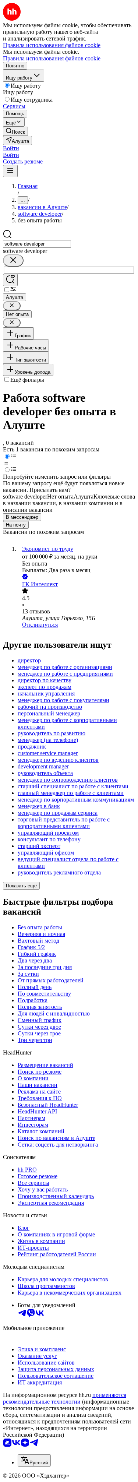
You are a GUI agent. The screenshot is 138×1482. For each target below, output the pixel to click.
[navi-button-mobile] (10, 171)
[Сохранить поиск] (10, 280)
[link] (15, 131)
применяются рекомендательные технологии (64, 1398)
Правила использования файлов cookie (51, 58)
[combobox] (37, 244)
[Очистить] (13, 260)
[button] (11, 148)
